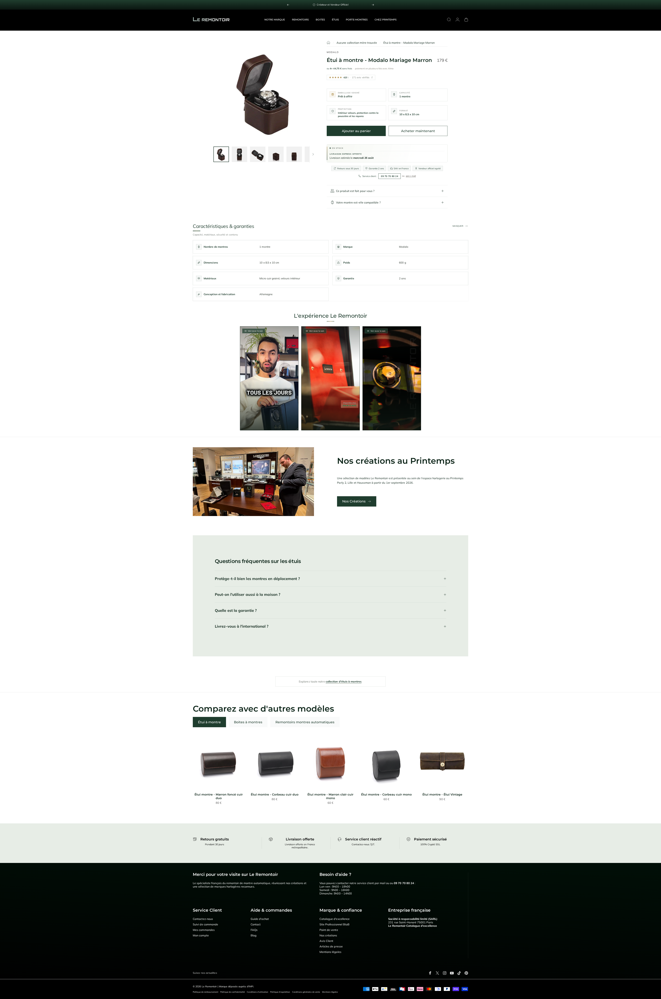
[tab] (209, 722)
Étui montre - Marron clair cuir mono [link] (330, 796)
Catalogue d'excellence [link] (334, 919)
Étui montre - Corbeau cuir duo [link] (274, 794)
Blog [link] (253, 935)
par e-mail (411, 176)
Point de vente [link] (328, 930)
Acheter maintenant (418, 131)
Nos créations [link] (328, 935)
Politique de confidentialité (232, 992)
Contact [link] (256, 924)
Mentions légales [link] (330, 952)
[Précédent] (288, 5)
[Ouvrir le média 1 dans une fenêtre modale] (264, 92)
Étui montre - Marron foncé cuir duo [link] (219, 796)
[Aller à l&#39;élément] (221, 154)
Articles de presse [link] (331, 946)
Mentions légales (330, 992)
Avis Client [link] (326, 941)
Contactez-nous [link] (203, 919)
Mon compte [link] (201, 935)
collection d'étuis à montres (343, 681)
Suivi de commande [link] (205, 924)
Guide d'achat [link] (260, 919)
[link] (330, 5)
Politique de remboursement (205, 992)
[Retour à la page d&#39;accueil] (328, 42)
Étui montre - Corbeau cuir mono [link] (386, 794)
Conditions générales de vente (306, 992)
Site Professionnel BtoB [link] (334, 924)
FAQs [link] (254, 930)
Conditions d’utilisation (257, 992)
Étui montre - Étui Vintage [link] (442, 794)
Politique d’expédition (280, 992)
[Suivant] (373, 5)
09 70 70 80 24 (389, 176)
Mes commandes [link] (204, 930)
